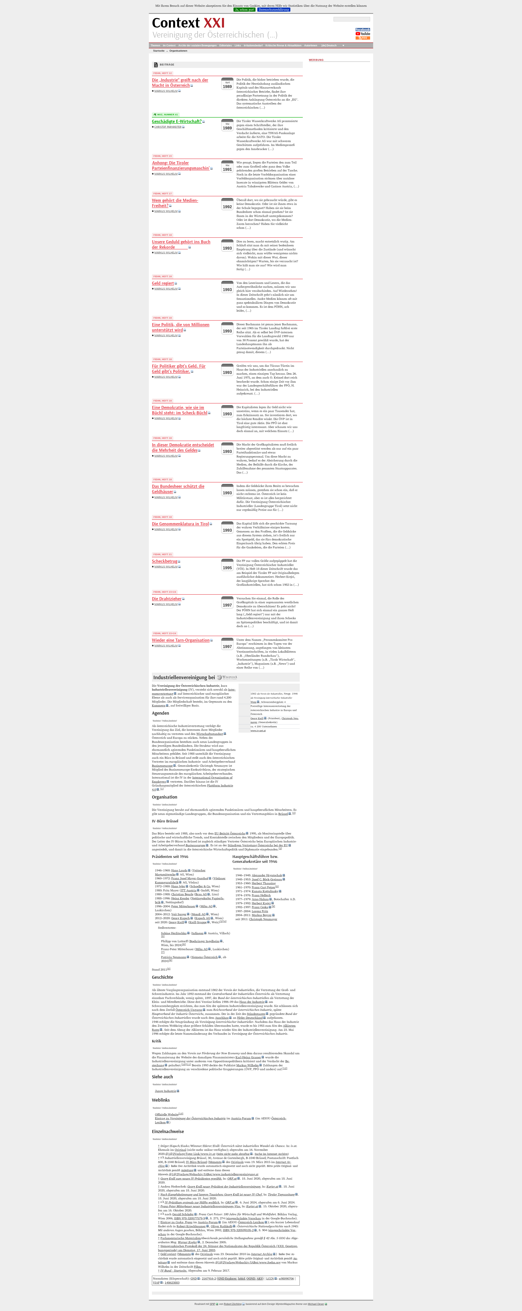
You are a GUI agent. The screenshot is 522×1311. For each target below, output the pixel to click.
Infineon (197, 933)
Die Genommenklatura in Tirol (180, 524)
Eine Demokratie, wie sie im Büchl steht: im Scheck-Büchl (179, 410)
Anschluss (222, 1017)
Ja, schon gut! (244, 10)
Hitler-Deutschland (250, 1017)
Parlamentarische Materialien (180, 1238)
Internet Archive (261, 1254)
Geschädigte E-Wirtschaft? (177, 121)
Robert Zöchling (233, 1304)
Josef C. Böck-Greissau (267, 879)
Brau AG (201, 894)
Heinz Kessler (180, 898)
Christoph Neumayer (263, 919)
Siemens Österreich (205, 957)
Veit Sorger (178, 914)
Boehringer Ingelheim (204, 941)
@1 (167, 1154)
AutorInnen (310, 45)
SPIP (212, 1304)
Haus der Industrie (251, 1001)
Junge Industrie (165, 1091)
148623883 (172, 1282)
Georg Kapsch (180, 918)
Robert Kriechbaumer (191, 1226)
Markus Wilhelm (166, 91)
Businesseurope (162, 765)
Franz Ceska (260, 907)
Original (180, 1149)
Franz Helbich (261, 895)
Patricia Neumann (173, 957)
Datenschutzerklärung (274, 10)
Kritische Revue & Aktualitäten (283, 45)
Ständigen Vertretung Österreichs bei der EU (258, 845)
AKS (259, 1278)
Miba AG (206, 906)
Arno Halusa (260, 899)
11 (188, 1064)
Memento (215, 1162)
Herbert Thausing (264, 883)
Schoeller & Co (200, 886)
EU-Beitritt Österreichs (230, 833)
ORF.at (232, 1178)
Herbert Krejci (261, 903)
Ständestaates (256, 1014)
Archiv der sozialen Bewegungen (197, 45)
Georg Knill (257, 718)
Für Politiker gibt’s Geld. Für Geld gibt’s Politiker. (179, 368)
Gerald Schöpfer (183, 1214)
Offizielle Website (166, 1114)
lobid (241, 1278)
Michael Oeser (316, 1304)
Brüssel (283, 814)
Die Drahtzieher (166, 599)
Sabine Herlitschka (174, 933)
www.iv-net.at (258, 730)
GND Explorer (227, 1278)
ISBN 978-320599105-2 (238, 1230)
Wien (253, 702)
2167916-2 (209, 1278)
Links (238, 45)
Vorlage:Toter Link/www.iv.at (194, 1154)
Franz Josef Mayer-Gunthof (189, 878)
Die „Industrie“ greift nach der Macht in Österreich (180, 82)
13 (180, 1113)
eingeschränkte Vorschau (244, 1218)
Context (188, 23)
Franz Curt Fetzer (263, 887)
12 (284, 1068)
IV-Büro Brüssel (196, 1162)
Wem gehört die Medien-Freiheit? (175, 203)
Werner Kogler (187, 1242)
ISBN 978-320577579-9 (189, 1218)
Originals (237, 1162)
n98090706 (286, 1278)
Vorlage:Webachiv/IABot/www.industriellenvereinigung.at (218, 1174)
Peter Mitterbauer (183, 906)
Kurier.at (272, 1186)
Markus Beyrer (262, 915)
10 (183, 1064)
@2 (172, 1154)
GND (193, 1278)
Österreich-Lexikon (251, 1222)
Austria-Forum (241, 1118)
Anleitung (187, 1170)
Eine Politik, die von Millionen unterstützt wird (180, 327)
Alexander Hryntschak (267, 875)
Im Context (169, 45)
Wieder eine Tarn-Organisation (181, 640)
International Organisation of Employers (192, 779)
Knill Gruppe (198, 922)
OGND (251, 1278)
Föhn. (198, 1266)
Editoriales (225, 45)
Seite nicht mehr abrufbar (233, 1153)
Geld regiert (163, 283)
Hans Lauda (179, 870)
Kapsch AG (202, 918)
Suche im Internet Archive (271, 1153)
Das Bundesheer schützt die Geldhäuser (178, 489)
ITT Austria (188, 890)
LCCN (270, 1278)
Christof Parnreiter (167, 127)
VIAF (156, 1282)
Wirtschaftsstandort (209, 734)
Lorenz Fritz (260, 911)
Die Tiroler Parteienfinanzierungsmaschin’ (181, 165)
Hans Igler (178, 886)
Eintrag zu (190, 1118)
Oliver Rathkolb (221, 1226)
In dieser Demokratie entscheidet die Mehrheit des (183, 447)
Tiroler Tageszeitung (281, 1194)
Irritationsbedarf (253, 45)
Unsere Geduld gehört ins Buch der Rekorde (181, 244)
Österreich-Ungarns (189, 1009)
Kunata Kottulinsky (265, 891)
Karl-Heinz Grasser (248, 1057)
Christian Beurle (182, 894)
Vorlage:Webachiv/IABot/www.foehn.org (252, 1262)
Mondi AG (199, 914)
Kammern (158, 705)
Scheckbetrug (164, 561)
